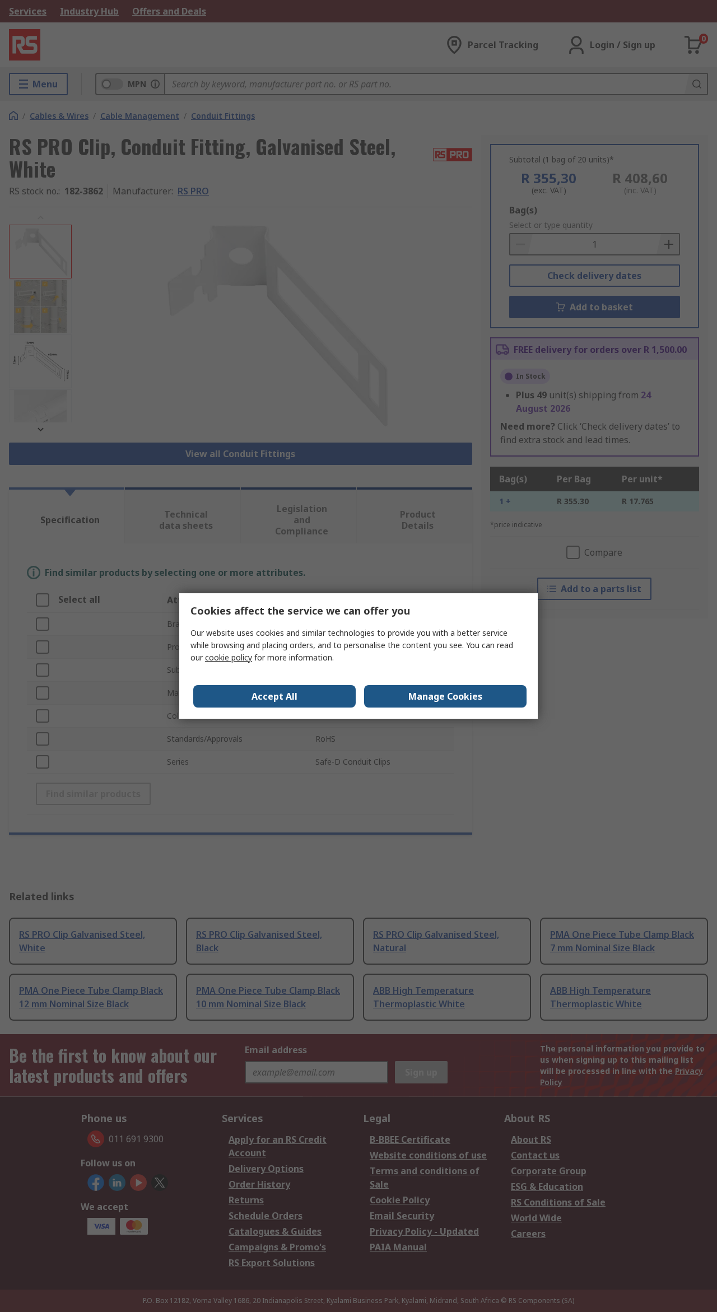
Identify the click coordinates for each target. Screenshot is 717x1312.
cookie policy (228, 657)
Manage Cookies (445, 696)
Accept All (274, 696)
